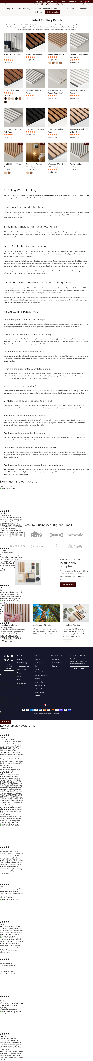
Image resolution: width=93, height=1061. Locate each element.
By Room (39, 12)
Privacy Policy (39, 682)
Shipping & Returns (41, 675)
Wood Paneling (24, 8)
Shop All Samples (68, 584)
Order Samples (52, 12)
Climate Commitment (39, 670)
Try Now (67, 641)
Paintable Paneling (42, 8)
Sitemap (37, 696)
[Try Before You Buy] (76, 613)
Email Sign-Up (39, 692)
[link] (46, 1)
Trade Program (55, 659)
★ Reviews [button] (5, 721)
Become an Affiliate (56, 663)
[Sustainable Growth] (46, 613)
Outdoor (74, 8)
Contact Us (38, 663)
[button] (9, 60)
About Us (37, 659)
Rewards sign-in (71, 1)
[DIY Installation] (17, 613)
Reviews (83, 8)
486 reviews (4, 728)
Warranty (37, 679)
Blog (36, 666)
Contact (80, 1)
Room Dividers (60, 8)
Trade (63, 1)
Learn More (8, 641)
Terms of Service (40, 685)
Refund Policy (39, 689)
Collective (53, 666)
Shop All (10, 8)
